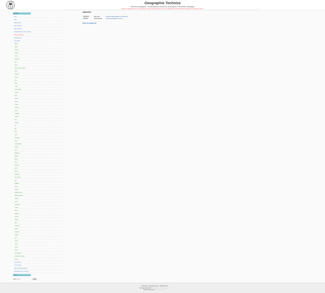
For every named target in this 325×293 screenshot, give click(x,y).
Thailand (16, 234)
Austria (16, 55)
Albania (16, 43)
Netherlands (17, 174)
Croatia (16, 86)
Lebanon (16, 146)
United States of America (20, 256)
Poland (16, 186)
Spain (16, 222)
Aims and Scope (17, 25)
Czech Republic (18, 89)
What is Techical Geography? (20, 268)
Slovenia (16, 219)
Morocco (16, 171)
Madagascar (17, 152)
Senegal (16, 207)
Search (14, 279)
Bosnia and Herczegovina (20, 68)
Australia (16, 52)
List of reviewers (17, 265)
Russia (16, 201)
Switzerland (17, 231)
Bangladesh (17, 58)
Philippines (17, 183)
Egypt (16, 95)
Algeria (16, 46)
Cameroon (17, 74)
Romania (16, 198)
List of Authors (17, 40)
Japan (16, 134)
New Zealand (17, 177)
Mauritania (17, 165)
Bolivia (16, 64)
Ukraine (16, 249)
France (16, 101)
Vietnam (16, 259)
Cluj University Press (160, 289)
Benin (16, 61)
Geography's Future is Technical (21, 271)
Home (15, 16)
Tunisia (16, 240)
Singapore (17, 213)
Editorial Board (17, 22)
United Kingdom (18, 253)
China (16, 83)
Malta (16, 162)
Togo (16, 237)
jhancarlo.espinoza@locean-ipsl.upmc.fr (117, 16)
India (16, 119)
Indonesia (17, 122)
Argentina (17, 49)
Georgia (16, 104)
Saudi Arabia (17, 204)
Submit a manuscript (18, 34)
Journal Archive (17, 262)
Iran (15, 125)
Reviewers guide (18, 37)
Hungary (16, 116)
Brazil (16, 71)
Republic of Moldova (19, 195)
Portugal (16, 189)
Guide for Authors (18, 28)
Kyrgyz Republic (18, 143)
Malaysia (16, 155)
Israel (16, 131)
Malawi (16, 158)
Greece (16, 110)
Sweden (16, 228)
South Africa (17, 225)
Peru (16, 180)
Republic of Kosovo (19, 192)
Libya (16, 149)
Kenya (16, 140)
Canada (16, 77)
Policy (15, 19)
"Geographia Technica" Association (160, 288)
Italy (15, 128)
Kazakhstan (17, 137)
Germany (17, 107)
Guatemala (17, 113)
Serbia (16, 210)
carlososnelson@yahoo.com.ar (114, 18)
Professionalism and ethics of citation (22, 31)
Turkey (16, 243)
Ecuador (16, 92)
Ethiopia (16, 98)
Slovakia (16, 216)
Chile (16, 80)
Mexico (16, 168)
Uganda (16, 246)
